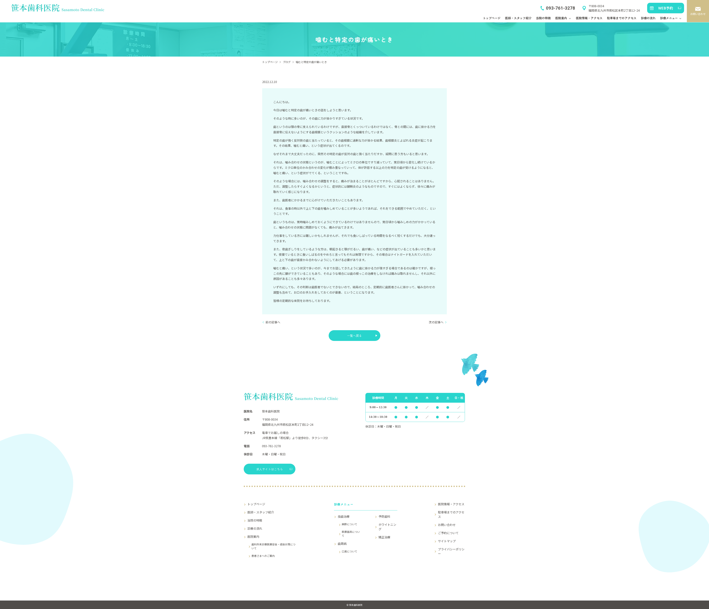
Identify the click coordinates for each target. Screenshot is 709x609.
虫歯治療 (344, 516)
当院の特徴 (543, 18)
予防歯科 (384, 516)
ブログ (287, 62)
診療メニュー (669, 18)
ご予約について (448, 533)
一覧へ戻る (354, 335)
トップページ (492, 18)
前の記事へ (273, 322)
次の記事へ (436, 322)
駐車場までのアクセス (621, 18)
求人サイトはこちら (269, 469)
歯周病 (342, 543)
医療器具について (351, 533)
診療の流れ (648, 18)
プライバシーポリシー (451, 551)
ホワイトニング (387, 526)
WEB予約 (665, 7)
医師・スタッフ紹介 (518, 18)
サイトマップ (447, 541)
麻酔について (349, 524)
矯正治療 (384, 537)
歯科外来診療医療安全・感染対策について (273, 546)
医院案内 (561, 18)
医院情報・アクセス (589, 18)
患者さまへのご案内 (263, 556)
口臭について (349, 551)
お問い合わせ (447, 524)
